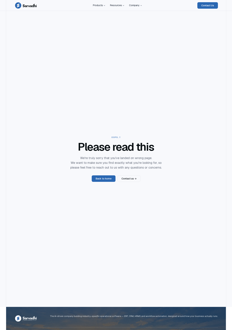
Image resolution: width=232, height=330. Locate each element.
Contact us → (129, 178)
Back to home (104, 178)
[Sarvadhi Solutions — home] (26, 5)
